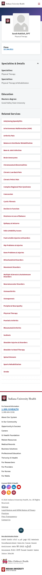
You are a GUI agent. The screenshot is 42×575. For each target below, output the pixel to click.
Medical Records (8, 444)
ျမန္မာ (25, 539)
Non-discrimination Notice (10, 536)
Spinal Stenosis (10, 357)
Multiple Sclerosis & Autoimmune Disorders (17, 275)
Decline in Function (11, 209)
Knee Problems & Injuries (14, 252)
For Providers (7, 467)
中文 (29, 539)
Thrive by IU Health (10, 458)
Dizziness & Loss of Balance (15, 216)
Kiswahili (30, 550)
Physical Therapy (11, 313)
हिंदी (18, 546)
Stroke (6, 371)
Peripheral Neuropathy (13, 306)
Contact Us (6, 520)
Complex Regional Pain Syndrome (17, 187)
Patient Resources (9, 440)
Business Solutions (9, 449)
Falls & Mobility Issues (12, 231)
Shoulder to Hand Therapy (14, 350)
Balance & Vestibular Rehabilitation (18, 143)
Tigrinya (4, 553)
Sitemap (5, 507)
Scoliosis (7, 335)
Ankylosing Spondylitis (13, 121)
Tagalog (36, 550)
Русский (23, 550)
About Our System (9, 417)
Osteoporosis (9, 298)
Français (28, 543)
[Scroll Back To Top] (21, 530)
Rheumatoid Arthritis (12, 328)
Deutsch (34, 543)
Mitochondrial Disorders (13, 260)
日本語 (21, 546)
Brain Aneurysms (11, 157)
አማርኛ (15, 539)
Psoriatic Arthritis (11, 320)
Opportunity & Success (11, 426)
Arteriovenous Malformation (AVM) (18, 128)
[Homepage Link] (13, 4)
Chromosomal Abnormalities (15, 165)
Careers (5, 431)
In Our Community (9, 422)
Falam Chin (21, 543)
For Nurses (6, 471)
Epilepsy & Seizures (11, 223)
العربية (20, 539)
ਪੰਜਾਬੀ (18, 550)
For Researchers (8, 462)
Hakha (14, 546)
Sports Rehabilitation (12, 364)
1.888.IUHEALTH (10, 409)
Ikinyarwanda (6, 550)
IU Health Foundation (10, 435)
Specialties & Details (13, 63)
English (4, 539)
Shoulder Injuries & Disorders (15, 342)
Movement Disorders (12, 267)
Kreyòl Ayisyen (6, 546)
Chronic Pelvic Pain (11, 179)
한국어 (13, 550)
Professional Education (11, 453)
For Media (6, 476)
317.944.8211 (8, 49)
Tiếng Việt (10, 553)
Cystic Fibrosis (10, 201)
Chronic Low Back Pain (13, 172)
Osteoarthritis (9, 291)
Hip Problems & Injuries (13, 245)
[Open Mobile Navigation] (39, 3)
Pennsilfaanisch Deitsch (9, 543)
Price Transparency (9, 516)
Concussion (8, 194)
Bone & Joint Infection (13, 150)
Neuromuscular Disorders (14, 284)
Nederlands (35, 539)
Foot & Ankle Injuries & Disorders (17, 238)
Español (9, 539)
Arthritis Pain (9, 135)
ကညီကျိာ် (28, 546)
